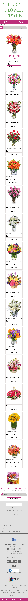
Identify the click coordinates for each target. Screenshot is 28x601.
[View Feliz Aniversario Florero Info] (14, 82)
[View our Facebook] (13, 540)
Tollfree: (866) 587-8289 (14, 554)
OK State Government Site (20, 590)
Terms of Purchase (18, 592)
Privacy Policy (7, 592)
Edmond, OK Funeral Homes (10, 585)
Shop (8, 22)
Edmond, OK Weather (6, 590)
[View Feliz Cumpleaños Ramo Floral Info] (14, 336)
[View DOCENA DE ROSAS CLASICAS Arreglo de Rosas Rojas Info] (14, 138)
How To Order (14, 183)
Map (14, 600)
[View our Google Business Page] (15, 540)
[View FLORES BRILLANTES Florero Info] (14, 43)
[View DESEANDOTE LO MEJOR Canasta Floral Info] (14, 393)
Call (5, 600)
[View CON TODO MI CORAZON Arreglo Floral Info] (14, 365)
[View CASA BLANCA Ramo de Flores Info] (14, 223)
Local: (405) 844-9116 (14, 551)
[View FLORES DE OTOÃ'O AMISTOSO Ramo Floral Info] (14, 450)
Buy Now (13, 67)
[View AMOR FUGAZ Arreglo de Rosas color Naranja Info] (14, 167)
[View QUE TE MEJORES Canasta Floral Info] (14, 280)
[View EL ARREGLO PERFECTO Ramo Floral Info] (14, 308)
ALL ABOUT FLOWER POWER (14, 10)
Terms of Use (14, 595)
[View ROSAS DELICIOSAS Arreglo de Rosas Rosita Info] (14, 195)
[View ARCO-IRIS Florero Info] (14, 252)
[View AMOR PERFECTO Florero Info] (14, 110)
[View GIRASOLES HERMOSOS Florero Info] (14, 421)
